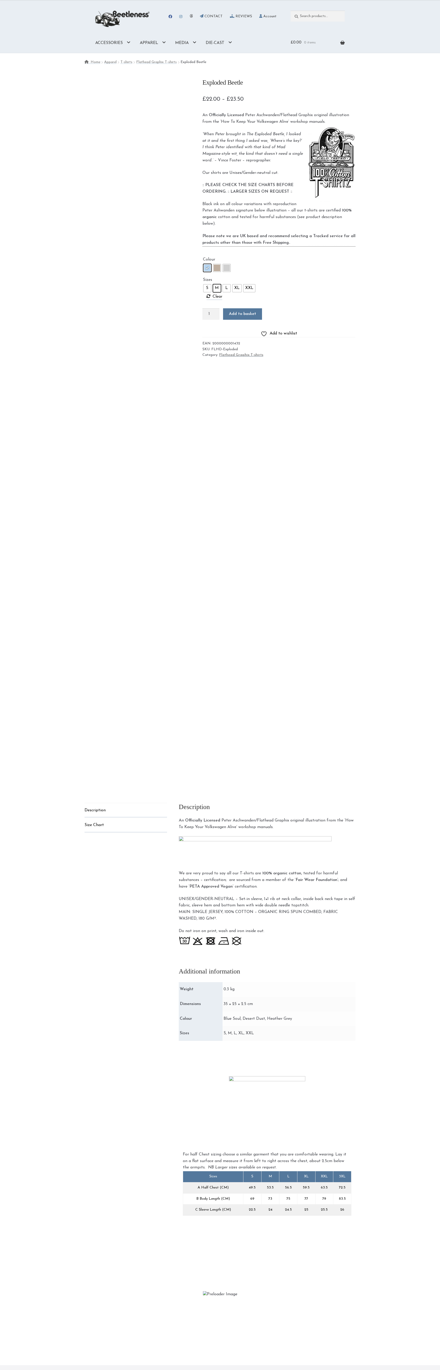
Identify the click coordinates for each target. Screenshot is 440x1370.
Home (95, 62)
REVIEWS (243, 16)
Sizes (207, 280)
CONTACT (213, 16)
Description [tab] (95, 810)
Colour (209, 259)
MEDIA (182, 43)
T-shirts (126, 62)
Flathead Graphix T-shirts (156, 62)
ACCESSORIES (109, 43)
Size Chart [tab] (94, 825)
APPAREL (149, 43)
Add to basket (242, 314)
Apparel (110, 62)
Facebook (170, 16)
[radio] (207, 268)
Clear (217, 297)
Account (269, 16)
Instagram (181, 16)
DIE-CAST (215, 43)
